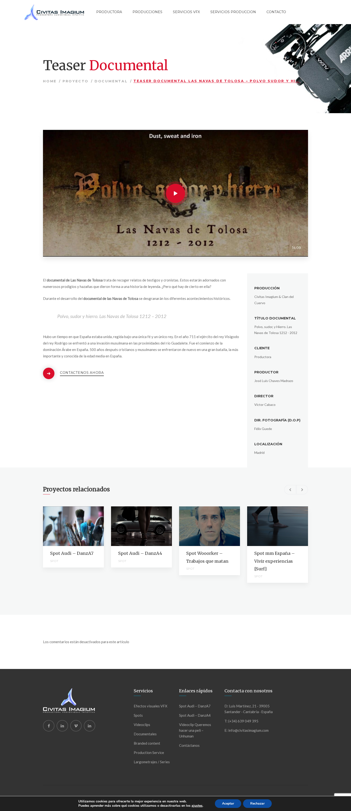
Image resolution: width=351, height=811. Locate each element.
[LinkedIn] (62, 725)
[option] (73, 536)
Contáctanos (189, 745)
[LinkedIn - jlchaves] (89, 725)
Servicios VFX (186, 12)
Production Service (149, 752)
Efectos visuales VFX (150, 706)
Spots (138, 715)
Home (50, 81)
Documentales (145, 734)
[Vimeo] (76, 725)
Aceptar (228, 803)
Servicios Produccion (233, 12)
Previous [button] (290, 489)
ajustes (196, 806)
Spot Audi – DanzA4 (140, 553)
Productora (109, 12)
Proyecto (76, 81)
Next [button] (302, 489)
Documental (111, 81)
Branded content (147, 743)
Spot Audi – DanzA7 (71, 553)
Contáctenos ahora (82, 373)
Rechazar (257, 803)
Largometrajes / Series (152, 762)
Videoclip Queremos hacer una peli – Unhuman (195, 730)
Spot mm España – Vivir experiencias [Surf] (274, 561)
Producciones (147, 12)
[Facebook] (48, 725)
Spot (54, 561)
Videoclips (142, 724)
